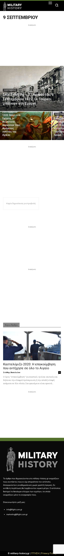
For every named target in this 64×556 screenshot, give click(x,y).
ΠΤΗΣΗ (35, 553)
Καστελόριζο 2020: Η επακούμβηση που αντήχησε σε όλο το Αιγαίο (29, 366)
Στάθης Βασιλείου (11, 372)
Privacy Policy (48, 553)
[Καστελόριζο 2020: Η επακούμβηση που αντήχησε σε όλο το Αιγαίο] (32, 345)
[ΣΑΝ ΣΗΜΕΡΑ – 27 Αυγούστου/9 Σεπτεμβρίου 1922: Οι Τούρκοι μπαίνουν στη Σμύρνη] (32, 88)
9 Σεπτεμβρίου (10, 90)
